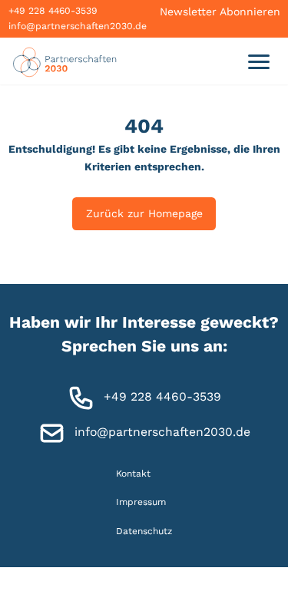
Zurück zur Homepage (144, 213)
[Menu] (258, 61)
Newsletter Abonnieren (220, 11)
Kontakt (133, 473)
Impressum (141, 502)
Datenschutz (144, 530)
